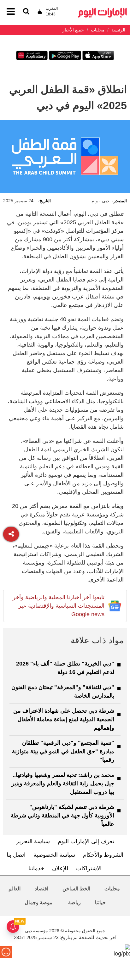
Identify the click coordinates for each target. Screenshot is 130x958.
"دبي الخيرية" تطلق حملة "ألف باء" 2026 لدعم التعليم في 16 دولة (65, 667)
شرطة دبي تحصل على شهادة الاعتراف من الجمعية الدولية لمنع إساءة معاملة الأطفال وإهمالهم (63, 719)
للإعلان (60, 868)
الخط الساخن (76, 888)
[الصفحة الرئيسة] (102, 9)
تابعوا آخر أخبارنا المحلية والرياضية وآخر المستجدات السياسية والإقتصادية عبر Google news (58, 605)
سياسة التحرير (33, 841)
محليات (112, 888)
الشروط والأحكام (103, 855)
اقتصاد (41, 888)
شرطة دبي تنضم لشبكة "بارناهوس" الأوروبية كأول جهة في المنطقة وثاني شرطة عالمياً (62, 815)
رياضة (74, 902)
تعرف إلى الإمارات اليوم (86, 841)
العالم (15, 888)
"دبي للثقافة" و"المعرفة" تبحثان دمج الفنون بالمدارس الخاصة (62, 691)
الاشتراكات (89, 868)
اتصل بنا (16, 855)
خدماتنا (36, 868)
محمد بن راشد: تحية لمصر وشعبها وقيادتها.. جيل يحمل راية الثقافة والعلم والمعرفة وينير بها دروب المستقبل (63, 783)
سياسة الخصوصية (54, 855)
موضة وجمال (38, 902)
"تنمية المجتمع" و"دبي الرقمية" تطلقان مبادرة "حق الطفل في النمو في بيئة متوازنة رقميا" (63, 751)
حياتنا (100, 902)
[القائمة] (26, 12)
